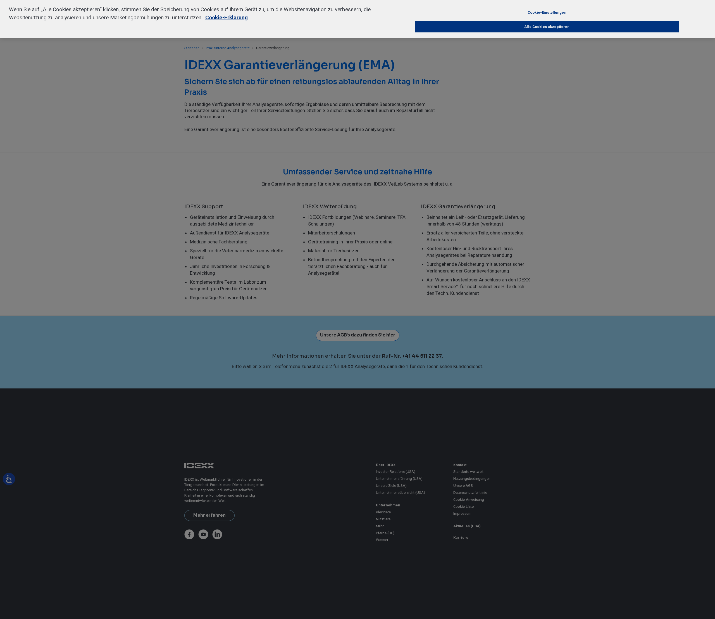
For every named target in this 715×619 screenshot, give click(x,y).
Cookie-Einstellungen (547, 12)
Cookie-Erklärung (226, 17)
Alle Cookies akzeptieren (546, 27)
